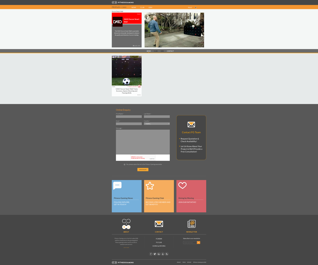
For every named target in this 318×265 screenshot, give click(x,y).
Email (118, 121)
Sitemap (189, 262)
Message (119, 128)
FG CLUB (159, 242)
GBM (162, 51)
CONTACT (170, 51)
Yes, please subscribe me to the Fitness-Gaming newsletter (144, 164)
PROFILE (139, 94)
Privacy (179, 262)
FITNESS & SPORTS (132, 86)
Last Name (147, 114)
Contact (159, 232)
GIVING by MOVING (158, 246)
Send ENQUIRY (143, 169)
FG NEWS (159, 239)
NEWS (149, 51)
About (190, 7)
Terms (184, 262)
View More (126, 247)
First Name (120, 114)
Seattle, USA (137, 45)
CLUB (156, 51)
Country (147, 121)
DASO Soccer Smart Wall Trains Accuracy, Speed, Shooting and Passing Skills (127, 91)
